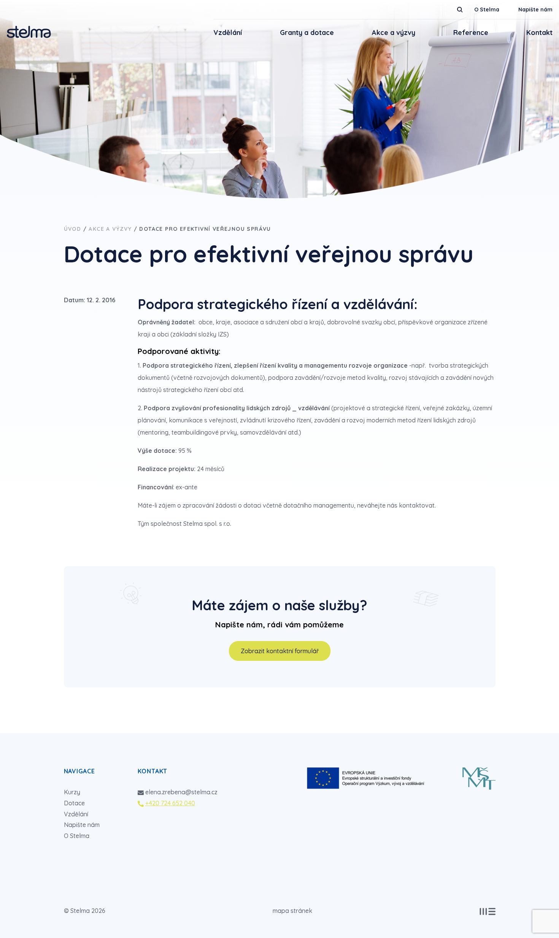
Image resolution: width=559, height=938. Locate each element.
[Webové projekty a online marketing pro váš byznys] (487, 911)
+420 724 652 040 (170, 803)
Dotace (74, 803)
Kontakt (539, 32)
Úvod (72, 228)
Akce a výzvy (393, 32)
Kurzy (72, 792)
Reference (470, 32)
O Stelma (486, 9)
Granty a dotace (307, 32)
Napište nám (535, 9)
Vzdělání (227, 32)
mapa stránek (292, 910)
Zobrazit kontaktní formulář (280, 651)
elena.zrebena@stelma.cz (181, 792)
